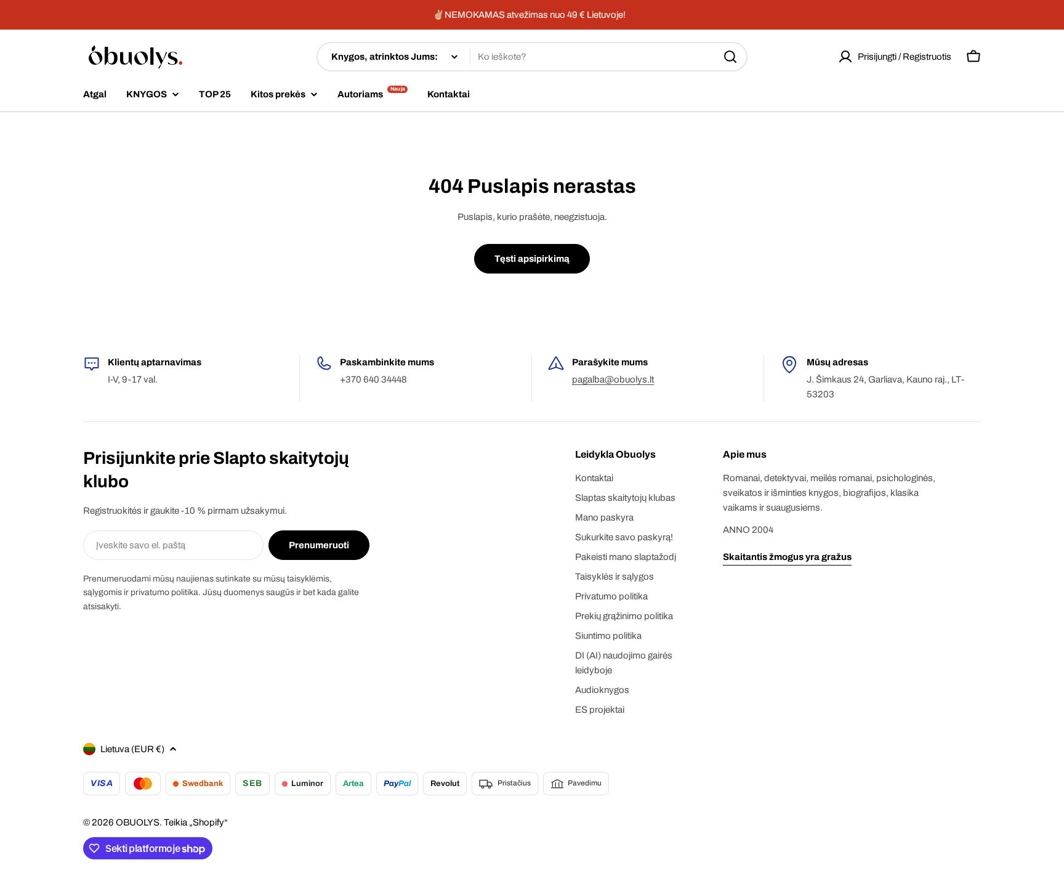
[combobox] (532, 56)
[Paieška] (730, 56)
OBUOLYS (137, 822)
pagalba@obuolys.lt (613, 379)
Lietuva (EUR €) (132, 749)
